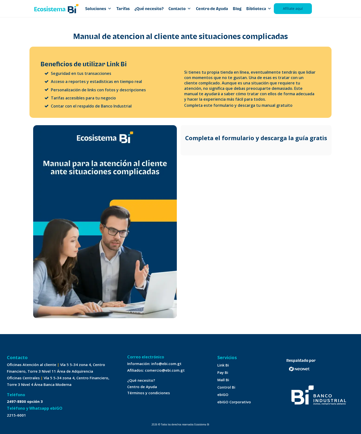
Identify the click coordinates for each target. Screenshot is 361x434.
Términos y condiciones (148, 392)
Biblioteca (256, 8)
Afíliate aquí (293, 8)
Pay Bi (222, 372)
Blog (237, 8)
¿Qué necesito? (149, 8)
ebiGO (222, 394)
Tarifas (123, 8)
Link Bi (223, 365)
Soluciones (95, 8)
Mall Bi (223, 379)
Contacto (177, 8)
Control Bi (226, 387)
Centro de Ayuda (212, 8)
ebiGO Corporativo (234, 401)
